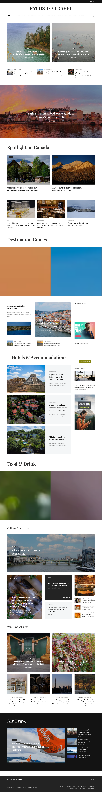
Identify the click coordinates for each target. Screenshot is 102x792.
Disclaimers (91, 786)
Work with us (76, 786)
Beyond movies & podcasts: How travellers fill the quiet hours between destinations (23, 74)
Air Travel (60, 16)
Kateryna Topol (14, 578)
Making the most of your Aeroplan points (84, 748)
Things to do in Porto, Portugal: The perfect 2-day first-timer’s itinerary (52, 323)
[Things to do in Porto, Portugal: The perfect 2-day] (84, 357)
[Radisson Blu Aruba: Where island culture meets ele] (78, 353)
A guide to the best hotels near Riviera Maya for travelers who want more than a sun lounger (54, 75)
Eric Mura (50, 614)
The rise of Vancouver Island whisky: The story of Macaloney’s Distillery (28, 662)
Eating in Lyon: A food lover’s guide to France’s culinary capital (51, 115)
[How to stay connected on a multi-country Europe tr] (84, 353)
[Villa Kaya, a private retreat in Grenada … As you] (84, 349)
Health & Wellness (51, 16)
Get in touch (83, 786)
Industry (75, 16)
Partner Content (17, 69)
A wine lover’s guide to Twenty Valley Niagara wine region (73, 662)
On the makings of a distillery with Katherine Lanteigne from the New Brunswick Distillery (17, 703)
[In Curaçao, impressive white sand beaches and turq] (91, 349)
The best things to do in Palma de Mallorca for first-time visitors (22, 344)
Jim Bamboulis (51, 591)
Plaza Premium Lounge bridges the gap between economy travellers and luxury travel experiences (84, 731)
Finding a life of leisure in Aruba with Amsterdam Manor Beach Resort (52, 345)
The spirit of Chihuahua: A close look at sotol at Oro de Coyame (40, 702)
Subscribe (81, 16)
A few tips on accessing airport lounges (84, 756)
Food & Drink (41, 16)
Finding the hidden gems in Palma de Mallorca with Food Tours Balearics (88, 600)
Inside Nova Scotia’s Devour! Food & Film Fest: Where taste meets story (58, 585)
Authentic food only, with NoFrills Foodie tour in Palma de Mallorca (88, 607)
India (73, 48)
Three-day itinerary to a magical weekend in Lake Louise (67, 189)
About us (62, 786)
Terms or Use (91, 788)
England (14, 546)
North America (29, 48)
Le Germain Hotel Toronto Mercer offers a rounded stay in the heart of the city (50, 225)
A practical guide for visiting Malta (16, 307)
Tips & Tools (68, 16)
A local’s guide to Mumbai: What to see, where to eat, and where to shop (73, 52)
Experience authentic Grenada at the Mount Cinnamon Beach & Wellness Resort (84, 75)
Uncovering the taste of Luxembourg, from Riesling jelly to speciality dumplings (88, 615)
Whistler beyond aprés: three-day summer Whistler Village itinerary (22, 189)
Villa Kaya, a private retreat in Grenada (57, 438)
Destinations (21, 16)
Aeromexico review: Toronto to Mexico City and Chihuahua (84, 740)
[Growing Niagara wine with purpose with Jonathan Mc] (91, 353)
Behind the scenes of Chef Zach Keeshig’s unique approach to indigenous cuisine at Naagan (22, 602)
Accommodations (32, 16)
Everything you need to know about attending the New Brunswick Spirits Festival (21, 225)
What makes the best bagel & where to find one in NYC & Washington (57, 610)
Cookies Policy (73, 788)
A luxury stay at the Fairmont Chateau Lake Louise (77, 224)
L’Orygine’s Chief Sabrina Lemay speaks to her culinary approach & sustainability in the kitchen (84, 589)
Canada (11, 157)
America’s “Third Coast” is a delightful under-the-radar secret (28, 52)
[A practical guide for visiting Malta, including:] (91, 357)
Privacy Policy (82, 788)
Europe (50, 109)
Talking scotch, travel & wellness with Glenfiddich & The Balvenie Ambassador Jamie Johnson (84, 703)
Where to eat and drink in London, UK (26, 552)
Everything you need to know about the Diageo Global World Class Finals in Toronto (62, 702)
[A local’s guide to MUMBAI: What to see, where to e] (78, 349)
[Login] (93, 8)
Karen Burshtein (29, 57)
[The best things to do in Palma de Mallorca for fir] (78, 357)
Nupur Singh (73, 57)
